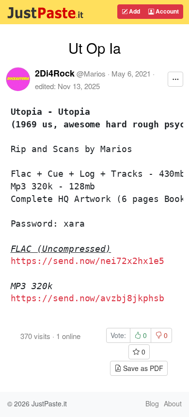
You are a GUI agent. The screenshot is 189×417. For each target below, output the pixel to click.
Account (166, 11)
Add (133, 11)
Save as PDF (142, 368)
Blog (152, 403)
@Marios (91, 73)
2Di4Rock (55, 73)
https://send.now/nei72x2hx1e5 (87, 261)
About (173, 403)
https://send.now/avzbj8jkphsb (87, 298)
